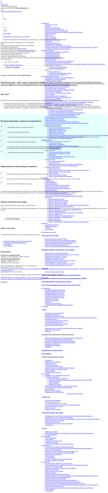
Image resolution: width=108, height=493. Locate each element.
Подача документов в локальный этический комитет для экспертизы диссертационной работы (72, 419)
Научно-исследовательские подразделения (57, 185)
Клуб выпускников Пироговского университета (59, 194)
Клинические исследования (53, 91)
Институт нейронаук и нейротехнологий (60, 217)
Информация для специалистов (58, 131)
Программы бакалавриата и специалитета (57, 52)
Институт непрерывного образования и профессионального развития (69, 221)
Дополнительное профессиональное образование (59, 77)
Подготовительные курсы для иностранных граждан (60, 240)
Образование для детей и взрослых (55, 79)
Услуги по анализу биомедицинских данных (58, 93)
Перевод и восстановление (53, 303)
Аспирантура (46, 397)
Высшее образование (48, 50)
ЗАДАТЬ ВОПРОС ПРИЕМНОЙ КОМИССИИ (59, 305)
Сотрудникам (46, 462)
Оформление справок (51, 365)
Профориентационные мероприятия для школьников (58, 249)
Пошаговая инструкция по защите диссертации (59, 423)
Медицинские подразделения (53, 108)
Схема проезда (49, 229)
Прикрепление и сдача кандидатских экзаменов (59, 417)
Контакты (44, 223)
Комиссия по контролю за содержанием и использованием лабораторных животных (69, 102)
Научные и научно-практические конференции (58, 459)
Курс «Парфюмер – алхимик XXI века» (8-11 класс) (60, 263)
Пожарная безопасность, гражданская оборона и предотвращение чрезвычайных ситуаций (71, 47)
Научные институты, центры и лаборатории (58, 85)
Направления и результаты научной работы (57, 83)
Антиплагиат (49, 425)
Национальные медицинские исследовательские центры (61, 117)
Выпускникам (46, 436)
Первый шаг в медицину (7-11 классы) (56, 256)
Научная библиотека (54, 71)
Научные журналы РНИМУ (53, 99)
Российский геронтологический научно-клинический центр (66, 109)
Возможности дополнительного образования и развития (61, 386)
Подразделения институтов (56, 199)
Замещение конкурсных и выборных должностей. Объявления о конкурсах (67, 465)
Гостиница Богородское (55, 158)
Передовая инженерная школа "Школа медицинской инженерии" (64, 32)
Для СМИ (48, 228)
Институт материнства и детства (58, 202)
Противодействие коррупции (53, 44)
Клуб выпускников (50, 437)
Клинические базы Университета (58, 74)
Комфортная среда (47, 140)
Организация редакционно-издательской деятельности (61, 480)
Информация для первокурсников (52, 350)
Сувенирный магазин (55, 149)
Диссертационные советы (52, 422)
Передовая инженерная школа (26, 50)
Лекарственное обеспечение (57, 134)
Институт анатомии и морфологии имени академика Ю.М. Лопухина (69, 205)
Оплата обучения (53, 173)
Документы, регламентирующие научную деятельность (61, 105)
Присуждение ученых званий (53, 466)
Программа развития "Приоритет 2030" (56, 30)
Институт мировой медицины (57, 211)
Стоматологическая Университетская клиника (62, 115)
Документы (48, 41)
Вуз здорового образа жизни (57, 161)
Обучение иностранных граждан (58, 67)
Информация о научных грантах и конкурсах (58, 97)
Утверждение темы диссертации (54, 420)
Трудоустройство (58, 463)
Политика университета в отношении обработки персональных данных (21, 279)
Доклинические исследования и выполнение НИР (59, 90)
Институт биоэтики (54, 208)
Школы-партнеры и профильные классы (56, 245)
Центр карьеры (46, 353)
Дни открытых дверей (51, 299)
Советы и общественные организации (56, 193)
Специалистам (46, 445)
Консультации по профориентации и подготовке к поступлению (61, 285)
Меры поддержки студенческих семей (59, 171)
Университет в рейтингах (52, 27)
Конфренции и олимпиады (53, 345)
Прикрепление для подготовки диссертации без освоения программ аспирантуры (68, 416)
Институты (48, 197)
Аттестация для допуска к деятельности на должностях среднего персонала (67, 123)
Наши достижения (50, 36)
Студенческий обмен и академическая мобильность (60, 341)
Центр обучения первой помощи (54, 272)
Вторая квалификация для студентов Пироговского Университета (64, 338)
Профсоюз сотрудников (52, 469)
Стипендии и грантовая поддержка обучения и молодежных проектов (69, 170)
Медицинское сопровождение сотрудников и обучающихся (62, 121)
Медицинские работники (56, 132)
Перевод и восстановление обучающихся (60, 176)
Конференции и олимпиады (57, 144)
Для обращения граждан (52, 225)
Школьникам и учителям (49, 232)
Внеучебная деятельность (52, 344)
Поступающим (8, 246)
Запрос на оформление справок (58, 174)
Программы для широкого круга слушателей (17, 36)
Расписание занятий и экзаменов (58, 378)
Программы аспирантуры (52, 56)
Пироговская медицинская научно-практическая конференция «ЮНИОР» (64, 278)
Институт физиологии (55, 220)
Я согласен (4, 282)
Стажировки (7, 244)
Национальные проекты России (54, 29)
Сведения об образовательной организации (57, 49)
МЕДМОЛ (48, 347)
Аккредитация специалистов (53, 124)
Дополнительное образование (50, 76)
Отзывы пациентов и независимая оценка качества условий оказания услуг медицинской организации (78, 135)
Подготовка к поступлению (50, 235)
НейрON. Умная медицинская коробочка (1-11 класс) (60, 260)
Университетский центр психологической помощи (63, 165)
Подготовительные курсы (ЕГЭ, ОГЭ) (56, 239)
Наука (43, 82)
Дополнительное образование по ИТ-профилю (58, 339)
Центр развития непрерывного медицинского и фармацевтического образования (68, 448)
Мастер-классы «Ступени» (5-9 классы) (56, 253)
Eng (5, 19)
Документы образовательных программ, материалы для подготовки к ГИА (70, 380)
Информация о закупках (52, 43)
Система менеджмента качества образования (58, 62)
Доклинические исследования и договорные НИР (59, 453)
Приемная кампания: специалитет (55, 290)
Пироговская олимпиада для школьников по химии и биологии (61, 275)
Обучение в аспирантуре (52, 402)
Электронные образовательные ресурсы (60, 73)
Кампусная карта (50, 371)
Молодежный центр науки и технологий (57, 87)
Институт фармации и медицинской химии (61, 215)
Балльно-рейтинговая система (53, 322)
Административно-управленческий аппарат (58, 188)
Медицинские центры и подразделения (56, 187)
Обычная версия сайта (22, 8)
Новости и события (50, 38)
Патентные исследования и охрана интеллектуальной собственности (65, 103)
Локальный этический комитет (54, 100)
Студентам (45, 306)
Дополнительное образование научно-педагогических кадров (63, 481)
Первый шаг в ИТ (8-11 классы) (54, 259)
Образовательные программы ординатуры (57, 375)
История (47, 26)
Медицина (45, 106)
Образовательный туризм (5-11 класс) (56, 262)
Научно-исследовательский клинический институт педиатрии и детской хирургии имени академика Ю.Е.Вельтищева (66, 113)
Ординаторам (46, 374)
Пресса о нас (48, 35)
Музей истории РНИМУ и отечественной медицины (64, 146)
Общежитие (52, 155)
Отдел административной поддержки (59, 152)
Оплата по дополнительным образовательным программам (62, 246)
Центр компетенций (54, 168)
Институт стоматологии (55, 214)
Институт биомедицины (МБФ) (58, 203)
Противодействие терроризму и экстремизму (58, 46)
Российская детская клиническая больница (61, 111)
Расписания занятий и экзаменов (54, 313)
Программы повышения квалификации (15, 242)
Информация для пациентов (57, 129)
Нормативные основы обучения (54, 325)
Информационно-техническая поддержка (57, 474)
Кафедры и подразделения (52, 329)
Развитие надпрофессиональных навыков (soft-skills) (60, 342)
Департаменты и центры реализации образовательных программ (64, 196)
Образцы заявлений (51, 472)
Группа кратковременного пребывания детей (62, 156)
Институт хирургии (54, 218)
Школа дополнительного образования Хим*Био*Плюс (61, 242)
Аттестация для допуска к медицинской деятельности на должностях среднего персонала (71, 317)
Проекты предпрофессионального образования (58, 243)
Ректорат (47, 179)
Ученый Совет (49, 181)
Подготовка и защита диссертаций (55, 88)
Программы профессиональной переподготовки (18, 241)
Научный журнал (50, 457)
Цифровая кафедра (50, 33)
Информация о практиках (52, 314)
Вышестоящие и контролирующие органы (61, 138)
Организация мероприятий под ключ (59, 153)
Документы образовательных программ (56, 323)
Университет (45, 23)
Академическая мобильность (57, 68)
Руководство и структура (52, 40)
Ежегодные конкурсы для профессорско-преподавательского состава (65, 483)
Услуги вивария (49, 94)
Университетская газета (55, 143)
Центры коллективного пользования (55, 96)
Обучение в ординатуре (52, 377)
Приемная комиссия (51, 182)
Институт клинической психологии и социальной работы (65, 209)
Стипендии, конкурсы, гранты (54, 366)
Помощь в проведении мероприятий (55, 478)
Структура (45, 178)
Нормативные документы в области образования (59, 61)
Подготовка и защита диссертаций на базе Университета (61, 451)
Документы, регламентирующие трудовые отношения (60, 468)
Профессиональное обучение (53, 80)
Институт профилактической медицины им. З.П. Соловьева (66, 212)
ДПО (5, 30)
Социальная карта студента (53, 372)
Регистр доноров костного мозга (54, 118)
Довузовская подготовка (52, 300)
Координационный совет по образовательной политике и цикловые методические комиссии (72, 485)
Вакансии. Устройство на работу (54, 460)
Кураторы (48, 331)
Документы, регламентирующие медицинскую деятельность (66, 137)
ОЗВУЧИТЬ (4, 4)
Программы (7, 33)
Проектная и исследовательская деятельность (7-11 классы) (62, 254)
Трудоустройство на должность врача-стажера (58, 387)
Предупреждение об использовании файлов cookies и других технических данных (24, 277)
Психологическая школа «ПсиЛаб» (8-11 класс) (58, 265)
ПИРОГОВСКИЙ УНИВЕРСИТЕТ (11, 11)
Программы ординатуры (52, 55)
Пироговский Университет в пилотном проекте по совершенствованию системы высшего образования (75, 64)
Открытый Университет (55, 147)
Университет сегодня (51, 24)
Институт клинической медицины (58, 200)
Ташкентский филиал (51, 184)
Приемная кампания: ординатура (54, 293)
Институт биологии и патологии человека (61, 206)
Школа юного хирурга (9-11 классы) (55, 257)
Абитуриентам (46, 288)
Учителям (45, 268)
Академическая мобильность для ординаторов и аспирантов (62, 405)
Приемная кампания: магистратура (55, 291)
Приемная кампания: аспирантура (55, 294)
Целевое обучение (50, 59)
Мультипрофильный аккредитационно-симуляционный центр (63, 191)
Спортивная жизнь (54, 162)
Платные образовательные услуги (55, 58)
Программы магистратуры (52, 53)
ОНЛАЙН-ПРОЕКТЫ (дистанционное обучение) (56, 281)
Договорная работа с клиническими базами (57, 477)
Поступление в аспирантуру (53, 400)
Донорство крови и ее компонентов (55, 120)
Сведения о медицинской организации (60, 127)
